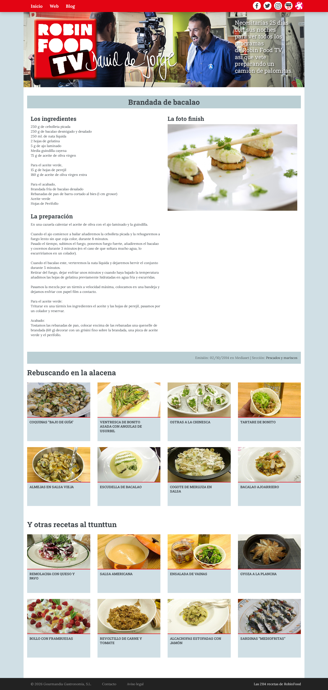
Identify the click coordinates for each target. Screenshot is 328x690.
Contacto (109, 684)
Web (54, 6)
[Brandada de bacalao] (232, 167)
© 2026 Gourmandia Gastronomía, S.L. (61, 684)
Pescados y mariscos (281, 358)
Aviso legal (135, 684)
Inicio (37, 6)
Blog (70, 6)
